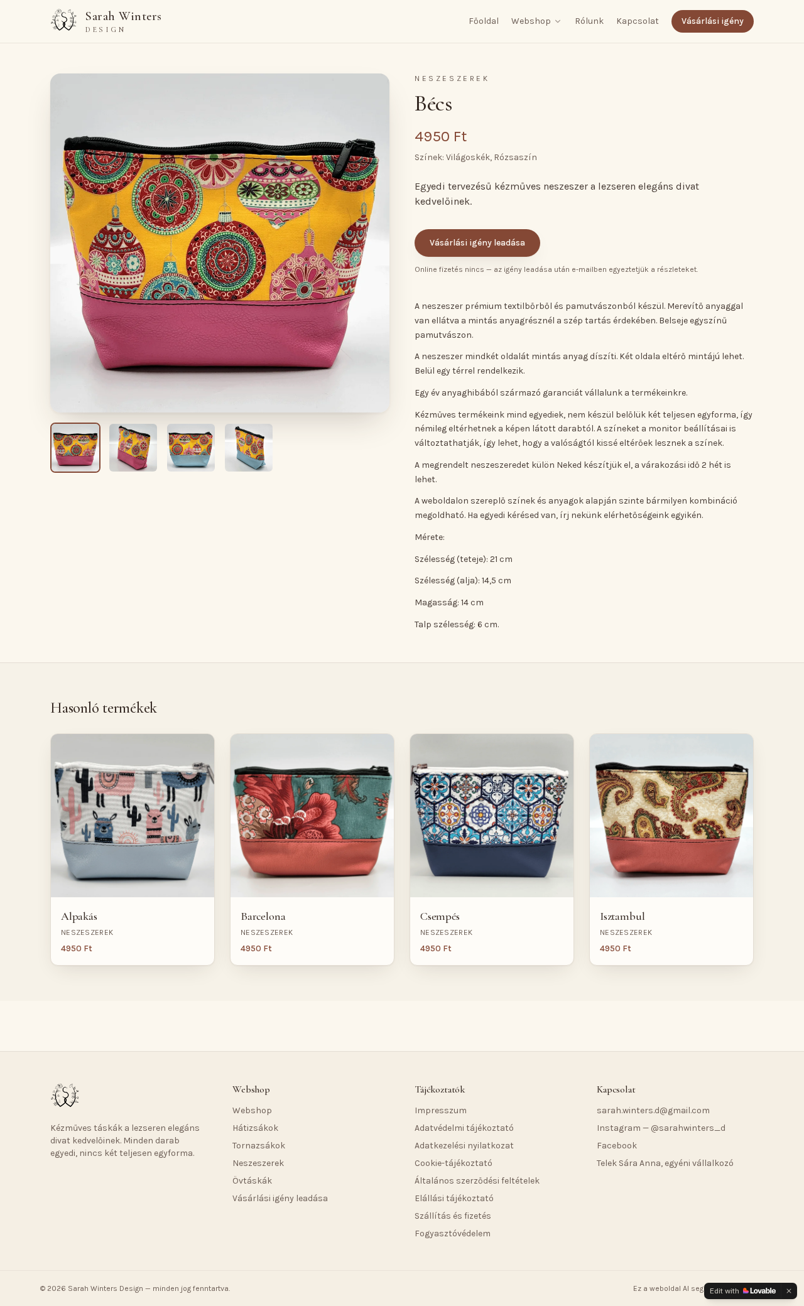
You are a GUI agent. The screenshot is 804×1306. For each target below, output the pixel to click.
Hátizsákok (255, 1128)
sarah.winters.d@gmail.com (653, 1110)
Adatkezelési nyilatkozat (464, 1145)
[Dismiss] (788, 1290)
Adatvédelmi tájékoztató (464, 1128)
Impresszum (441, 1110)
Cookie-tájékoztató (453, 1163)
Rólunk (589, 21)
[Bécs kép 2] (133, 448)
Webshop (531, 21)
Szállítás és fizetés (453, 1216)
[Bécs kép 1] (75, 448)
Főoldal (484, 21)
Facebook (617, 1145)
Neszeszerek (258, 1163)
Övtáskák (252, 1180)
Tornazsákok (258, 1145)
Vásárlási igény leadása (477, 242)
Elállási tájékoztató (454, 1198)
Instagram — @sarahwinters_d (661, 1128)
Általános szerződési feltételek (477, 1180)
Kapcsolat (637, 21)
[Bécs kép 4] (249, 448)
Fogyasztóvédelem (453, 1233)
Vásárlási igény (713, 21)
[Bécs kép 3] (191, 448)
